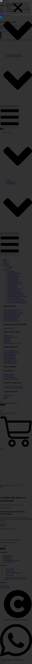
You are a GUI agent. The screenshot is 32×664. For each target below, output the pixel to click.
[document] (16, 332)
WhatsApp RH (4, 31)
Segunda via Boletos (5, 15)
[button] (18, 8)
